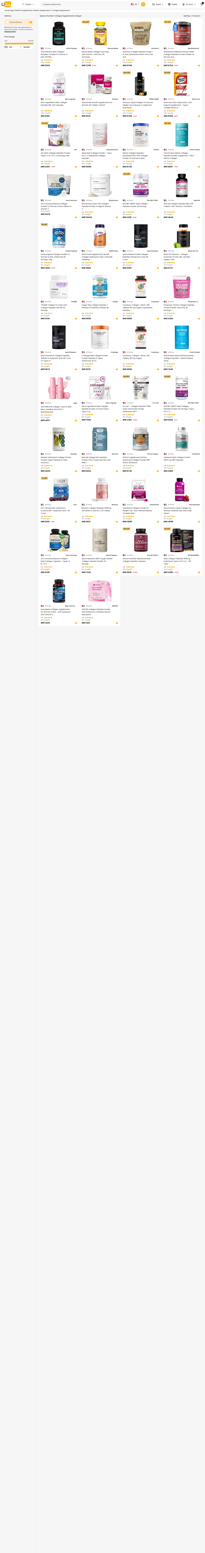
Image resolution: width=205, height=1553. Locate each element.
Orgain (115, 302)
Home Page (9, 10)
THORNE (74, 302)
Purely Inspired (71, 251)
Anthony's (155, 48)
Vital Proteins (195, 150)
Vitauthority (154, 505)
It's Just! (155, 403)
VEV (75, 150)
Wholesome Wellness (194, 48)
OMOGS (115, 606)
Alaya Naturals (112, 150)
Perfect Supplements (153, 454)
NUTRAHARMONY (194, 555)
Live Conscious (71, 200)
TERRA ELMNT (154, 99)
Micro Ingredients (71, 99)
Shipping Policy (10, 32)
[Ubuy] (6, 4)
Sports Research (153, 251)
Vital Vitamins (71, 48)
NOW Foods (113, 251)
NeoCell (197, 200)
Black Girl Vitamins (194, 251)
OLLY (75, 505)
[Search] (143, 4)
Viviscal (115, 99)
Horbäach (196, 454)
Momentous (113, 200)
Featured (196, 16)
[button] (157, 4)
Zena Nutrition (194, 505)
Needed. (74, 454)
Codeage (114, 352)
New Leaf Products (71, 606)
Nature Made (113, 48)
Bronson (115, 505)
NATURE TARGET (153, 200)
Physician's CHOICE (194, 302)
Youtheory (155, 302)
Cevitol (156, 150)
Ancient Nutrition (153, 555)
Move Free (196, 99)
